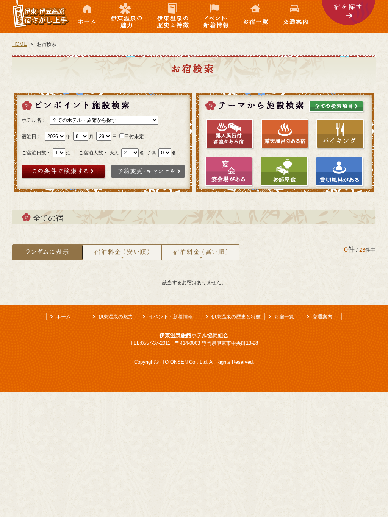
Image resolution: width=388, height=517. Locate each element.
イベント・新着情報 (217, 16)
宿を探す (349, 16)
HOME (19, 44)
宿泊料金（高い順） (200, 252)
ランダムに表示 (47, 252)
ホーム (87, 16)
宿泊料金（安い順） (122, 252)
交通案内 (299, 16)
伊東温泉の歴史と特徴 (173, 16)
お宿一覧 (257, 16)
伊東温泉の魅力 (127, 16)
